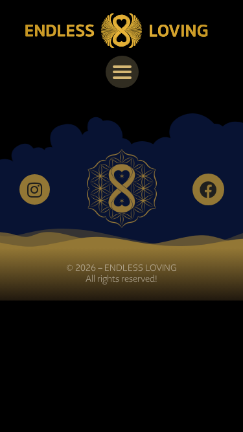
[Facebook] (208, 189)
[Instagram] (34, 189)
